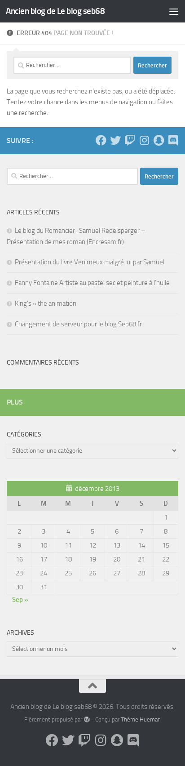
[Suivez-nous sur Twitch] (129, 140)
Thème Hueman (141, 719)
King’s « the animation (45, 303)
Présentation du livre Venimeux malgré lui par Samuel (89, 262)
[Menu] (174, 11)
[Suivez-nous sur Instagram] (144, 140)
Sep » (20, 600)
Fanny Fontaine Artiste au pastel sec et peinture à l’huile (92, 283)
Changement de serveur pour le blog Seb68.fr (78, 324)
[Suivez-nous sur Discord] (172, 140)
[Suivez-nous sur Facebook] (101, 140)
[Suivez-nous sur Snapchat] (158, 140)
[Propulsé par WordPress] (86, 719)
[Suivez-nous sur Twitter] (115, 140)
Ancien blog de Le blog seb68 (55, 11)
